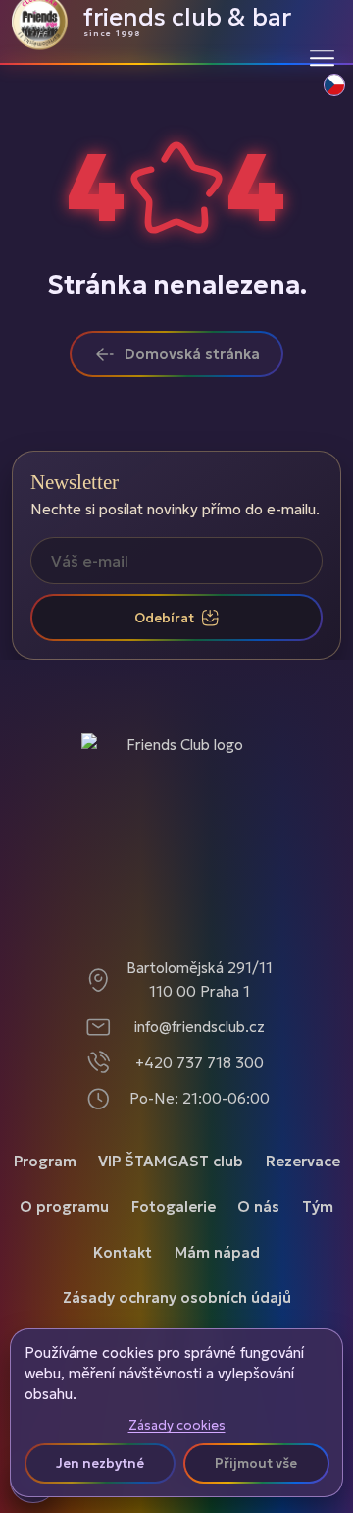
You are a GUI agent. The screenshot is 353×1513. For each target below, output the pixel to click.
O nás (258, 1206)
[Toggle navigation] (322, 57)
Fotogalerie (173, 1206)
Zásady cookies (177, 1425)
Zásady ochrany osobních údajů (177, 1297)
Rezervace (303, 1161)
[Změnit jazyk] (323, 95)
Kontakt (122, 1252)
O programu (64, 1206)
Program (45, 1161)
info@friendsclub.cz (199, 1026)
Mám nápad (217, 1252)
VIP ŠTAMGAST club (170, 1161)
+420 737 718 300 (199, 1063)
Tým (317, 1206)
